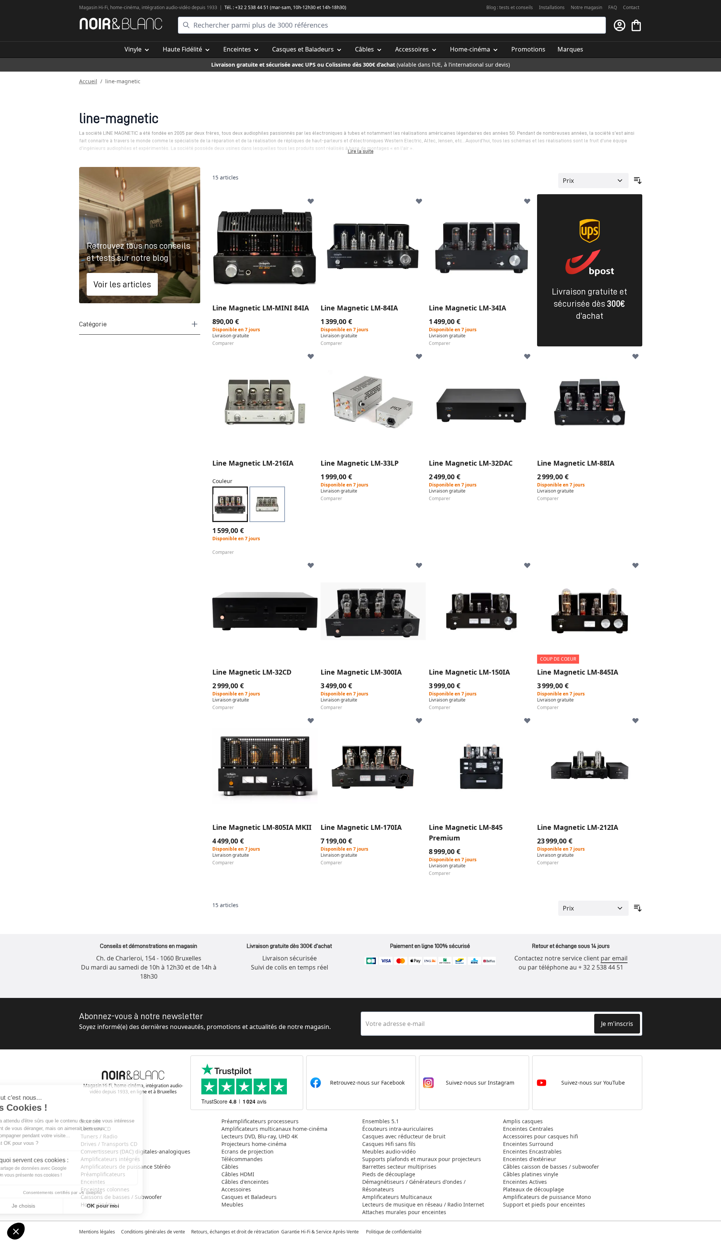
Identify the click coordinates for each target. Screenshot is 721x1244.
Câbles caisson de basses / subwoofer (551, 1166)
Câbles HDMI (237, 1174)
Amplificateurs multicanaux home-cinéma (274, 1128)
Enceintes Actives (525, 1181)
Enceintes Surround (528, 1143)
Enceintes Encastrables (532, 1151)
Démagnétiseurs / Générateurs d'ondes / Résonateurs (414, 1185)
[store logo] (121, 24)
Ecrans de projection (247, 1151)
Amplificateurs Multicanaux (397, 1196)
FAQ (612, 7)
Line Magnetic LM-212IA (577, 827)
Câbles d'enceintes (245, 1181)
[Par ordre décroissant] (637, 180)
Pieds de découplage (388, 1174)
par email (614, 958)
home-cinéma (124, 7)
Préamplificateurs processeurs (260, 1121)
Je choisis (47, 1206)
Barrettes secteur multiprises (399, 1166)
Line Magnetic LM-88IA (575, 463)
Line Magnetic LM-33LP (360, 463)
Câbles (229, 1166)
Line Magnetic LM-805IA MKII (261, 827)
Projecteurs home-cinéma (254, 1143)
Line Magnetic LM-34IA (467, 307)
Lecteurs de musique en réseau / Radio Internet (423, 1204)
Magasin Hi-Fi (93, 7)
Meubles (232, 1204)
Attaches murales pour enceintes (404, 1212)
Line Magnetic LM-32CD (251, 672)
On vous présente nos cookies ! (53, 1175)
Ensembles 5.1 (380, 1121)
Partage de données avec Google (55, 1168)
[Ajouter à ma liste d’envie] (311, 201)
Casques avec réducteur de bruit (403, 1136)
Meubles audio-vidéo (389, 1151)
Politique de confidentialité (394, 1231)
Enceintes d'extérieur (529, 1159)
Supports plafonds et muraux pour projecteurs (421, 1159)
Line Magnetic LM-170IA (361, 827)
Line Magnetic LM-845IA (577, 672)
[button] (16, 1231)
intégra (149, 7)
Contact (631, 7)
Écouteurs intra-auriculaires (397, 1128)
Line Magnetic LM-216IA (252, 463)
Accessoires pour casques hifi (540, 1136)
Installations (552, 7)
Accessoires (236, 1189)
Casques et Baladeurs (249, 1196)
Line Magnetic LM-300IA (361, 672)
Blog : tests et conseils (509, 7)
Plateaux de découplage (533, 1189)
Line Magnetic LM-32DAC (470, 463)
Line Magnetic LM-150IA (469, 672)
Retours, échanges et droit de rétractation (235, 1231)
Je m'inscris (617, 1024)
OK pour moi (127, 1206)
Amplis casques (523, 1121)
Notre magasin (586, 7)
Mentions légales (97, 1231)
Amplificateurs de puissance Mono (547, 1196)
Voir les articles (122, 284)
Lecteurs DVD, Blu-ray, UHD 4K (259, 1136)
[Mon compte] (620, 25)
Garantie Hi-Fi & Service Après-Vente (320, 1231)
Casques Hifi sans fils (389, 1143)
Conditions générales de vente (153, 1231)
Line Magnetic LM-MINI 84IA (260, 307)
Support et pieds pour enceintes (544, 1204)
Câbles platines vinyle (530, 1174)
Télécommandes (242, 1159)
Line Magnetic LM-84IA (359, 307)
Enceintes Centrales (528, 1128)
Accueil (88, 81)
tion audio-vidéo (173, 7)
